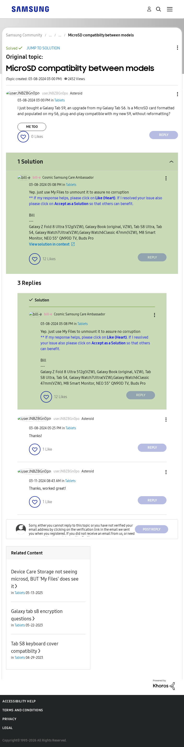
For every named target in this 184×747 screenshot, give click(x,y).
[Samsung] (30, 8)
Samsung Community (24, 35)
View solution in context (49, 244)
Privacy (9, 719)
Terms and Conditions (22, 710)
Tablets (59, 100)
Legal (7, 728)
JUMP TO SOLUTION (43, 48)
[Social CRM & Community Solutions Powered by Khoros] (164, 684)
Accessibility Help (19, 701)
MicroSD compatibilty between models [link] (101, 35)
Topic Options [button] (169, 47)
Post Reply (152, 529)
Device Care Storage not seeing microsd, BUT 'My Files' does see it (45, 579)
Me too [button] (32, 127)
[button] (169, 94)
